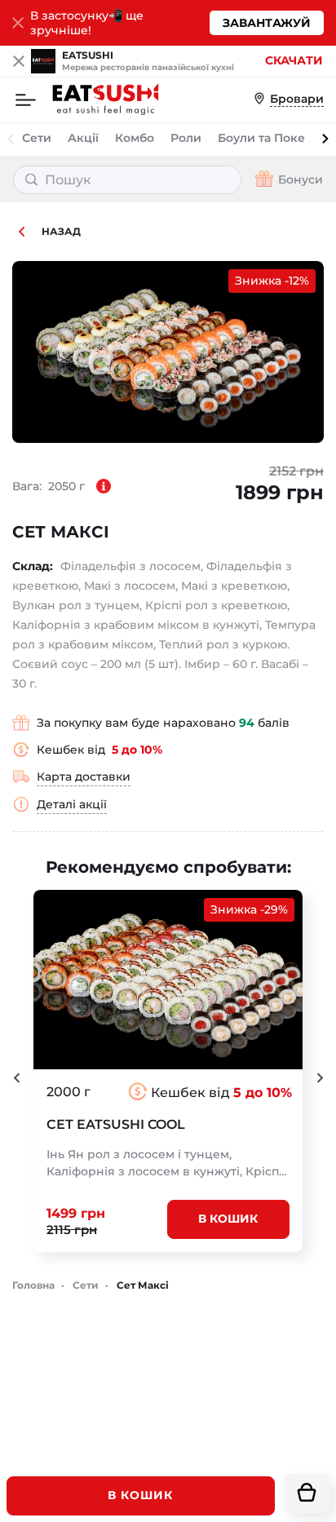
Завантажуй (267, 22)
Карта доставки (83, 776)
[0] (306, 1493)
